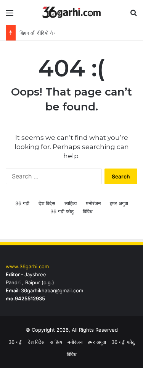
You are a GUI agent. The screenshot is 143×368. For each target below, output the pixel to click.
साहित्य (70, 203)
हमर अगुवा (119, 203)
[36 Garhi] (71, 12)
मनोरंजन (93, 203)
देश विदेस (47, 203)
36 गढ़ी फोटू (62, 211)
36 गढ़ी (22, 203)
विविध (88, 211)
